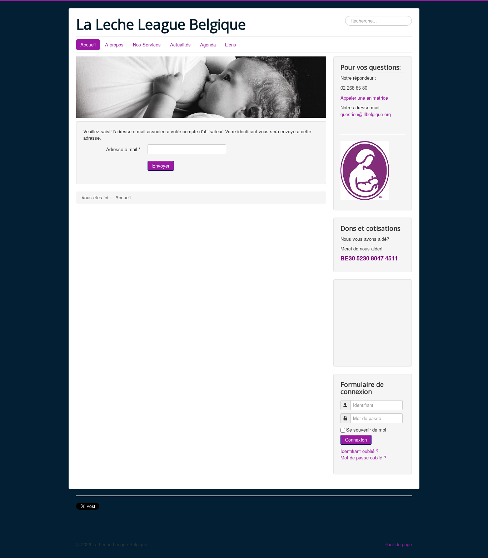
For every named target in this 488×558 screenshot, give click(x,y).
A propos (114, 44)
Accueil (88, 44)
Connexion (356, 439)
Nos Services (147, 44)
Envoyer (160, 165)
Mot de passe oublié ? (363, 457)
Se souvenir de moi (366, 430)
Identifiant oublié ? (359, 451)
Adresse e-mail (123, 149)
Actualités (180, 44)
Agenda (208, 44)
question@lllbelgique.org (365, 114)
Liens (230, 44)
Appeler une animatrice (364, 97)
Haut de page (398, 544)
